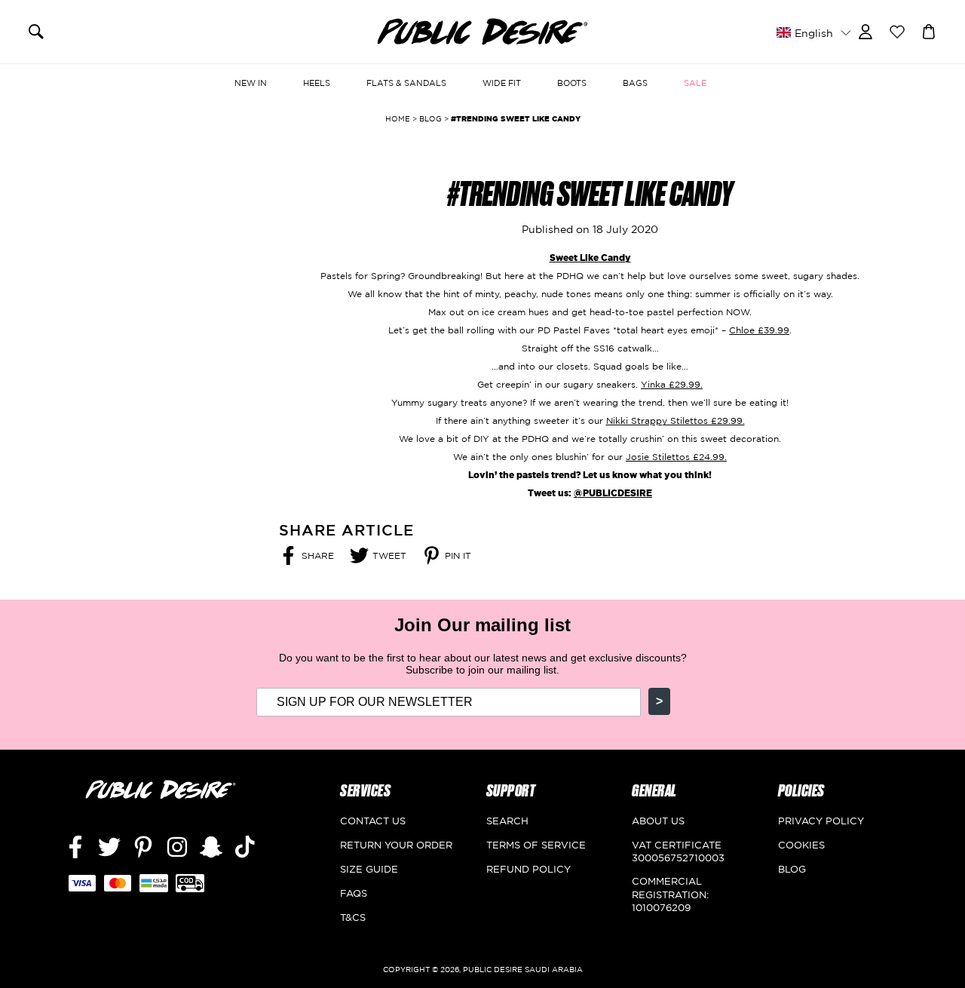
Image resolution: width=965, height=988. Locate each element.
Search (507, 820)
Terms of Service (536, 844)
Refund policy (528, 869)
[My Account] (865, 30)
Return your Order (396, 844)
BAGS (635, 82)
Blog (792, 869)
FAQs (353, 893)
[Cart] (928, 30)
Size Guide (369, 869)
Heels (316, 82)
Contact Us (373, 820)
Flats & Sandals (406, 82)
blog (430, 119)
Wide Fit (501, 82)
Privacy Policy (821, 820)
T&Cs (353, 917)
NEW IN (250, 82)
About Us (658, 820)
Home (397, 119)
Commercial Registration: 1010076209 (670, 894)
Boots (572, 82)
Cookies (801, 844)
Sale (695, 82)
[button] (813, 32)
